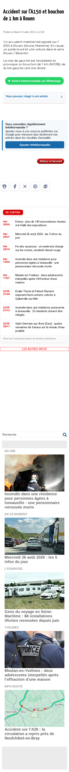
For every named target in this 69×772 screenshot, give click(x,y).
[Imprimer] (4, 186)
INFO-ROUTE (14, 686)
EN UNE (10, 451)
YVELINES (12, 627)
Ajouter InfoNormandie (35, 144)
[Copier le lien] (45, 186)
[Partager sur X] (25, 186)
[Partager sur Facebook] (14, 186)
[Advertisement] (34, 394)
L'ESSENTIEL (14, 568)
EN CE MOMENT (16, 514)
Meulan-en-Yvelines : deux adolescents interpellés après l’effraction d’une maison (31, 674)
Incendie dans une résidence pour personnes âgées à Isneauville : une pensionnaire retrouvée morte (32, 500)
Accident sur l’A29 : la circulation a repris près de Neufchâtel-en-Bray (29, 733)
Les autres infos (34, 349)
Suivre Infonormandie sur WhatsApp (36, 80)
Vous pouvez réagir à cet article (27, 96)
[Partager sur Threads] (35, 186)
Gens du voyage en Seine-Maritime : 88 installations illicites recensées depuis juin (32, 616)
